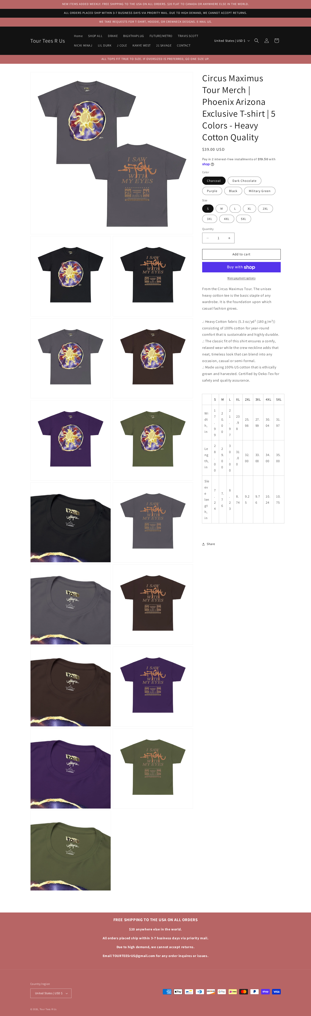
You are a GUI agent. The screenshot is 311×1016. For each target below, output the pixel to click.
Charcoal (214, 181)
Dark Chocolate (244, 181)
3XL (209, 219)
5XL (243, 219)
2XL (265, 209)
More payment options (241, 278)
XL (249, 209)
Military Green (260, 191)
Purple (212, 191)
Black (233, 191)
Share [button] (211, 544)
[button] (257, 41)
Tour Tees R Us (48, 1009)
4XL (226, 219)
